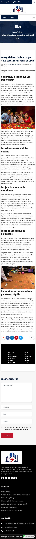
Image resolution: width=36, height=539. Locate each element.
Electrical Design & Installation (11, 510)
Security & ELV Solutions (9, 507)
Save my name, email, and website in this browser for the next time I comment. (18, 428)
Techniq (19, 32)
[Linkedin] (12, 338)
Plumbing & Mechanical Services (12, 501)
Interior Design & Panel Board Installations (15, 495)
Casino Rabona (21, 102)
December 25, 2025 (14, 64)
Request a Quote (8, 17)
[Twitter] (21, 338)
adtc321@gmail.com (11, 527)
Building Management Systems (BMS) (14, 504)
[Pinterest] (16, 338)
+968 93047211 (9, 531)
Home (14, 32)
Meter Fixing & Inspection (10, 498)
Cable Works (5, 492)
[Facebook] (8, 338)
